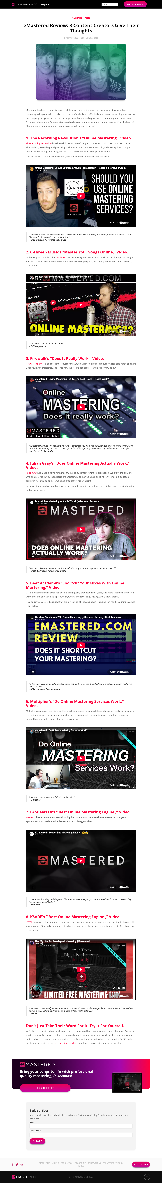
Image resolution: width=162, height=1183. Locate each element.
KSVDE (29, 922)
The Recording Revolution (39, 143)
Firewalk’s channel (35, 363)
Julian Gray (31, 472)
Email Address (35, 1131)
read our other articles (65, 1043)
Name (32, 1122)
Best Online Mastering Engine (86, 811)
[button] (46, 4)
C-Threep (61, 257)
